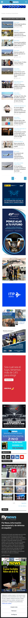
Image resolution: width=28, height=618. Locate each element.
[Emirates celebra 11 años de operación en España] (7, 52)
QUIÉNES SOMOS (6, 555)
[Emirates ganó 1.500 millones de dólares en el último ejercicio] (7, 121)
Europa (21, 81)
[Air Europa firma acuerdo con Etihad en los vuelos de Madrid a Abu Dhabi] (7, 166)
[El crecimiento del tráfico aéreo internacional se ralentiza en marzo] (7, 154)
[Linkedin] (17, 457)
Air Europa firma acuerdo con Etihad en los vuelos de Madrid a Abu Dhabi (20, 168)
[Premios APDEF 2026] (20, 497)
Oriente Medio (17, 70)
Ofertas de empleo (18, 141)
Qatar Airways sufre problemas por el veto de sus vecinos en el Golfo (19, 74)
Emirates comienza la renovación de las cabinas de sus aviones (20, 34)
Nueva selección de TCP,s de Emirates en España (19, 145)
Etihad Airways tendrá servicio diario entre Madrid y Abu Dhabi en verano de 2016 (20, 134)
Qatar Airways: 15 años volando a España (20, 62)
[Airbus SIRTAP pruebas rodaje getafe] (7, 497)
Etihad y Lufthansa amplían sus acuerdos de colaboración (19, 86)
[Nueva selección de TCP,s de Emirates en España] (7, 144)
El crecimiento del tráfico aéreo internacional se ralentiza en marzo (19, 156)
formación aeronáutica (20, 106)
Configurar (14, 614)
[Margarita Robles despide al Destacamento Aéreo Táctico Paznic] (7, 482)
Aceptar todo (14, 607)
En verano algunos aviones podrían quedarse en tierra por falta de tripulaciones (20, 110)
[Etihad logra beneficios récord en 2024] (7, 24)
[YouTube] (22, 457)
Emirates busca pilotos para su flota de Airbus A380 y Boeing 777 (20, 44)
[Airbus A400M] (20, 489)
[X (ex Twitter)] (4, 457)
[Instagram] (8, 457)
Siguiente (25, 178)
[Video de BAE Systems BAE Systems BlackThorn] (20, 482)
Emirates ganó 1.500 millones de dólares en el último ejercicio (20, 122)
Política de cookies (6, 603)
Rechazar (14, 610)
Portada (3, 13)
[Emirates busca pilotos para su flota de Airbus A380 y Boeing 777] (7, 43)
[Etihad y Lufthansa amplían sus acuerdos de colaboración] (7, 84)
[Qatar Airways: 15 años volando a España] (7, 62)
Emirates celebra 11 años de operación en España (19, 54)
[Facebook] (13, 457)
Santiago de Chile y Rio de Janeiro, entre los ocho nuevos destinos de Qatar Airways (20, 98)
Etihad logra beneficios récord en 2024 (20, 24)
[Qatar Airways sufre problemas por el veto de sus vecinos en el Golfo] (7, 71)
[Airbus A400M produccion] (7, 489)
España (21, 163)
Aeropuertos (23, 128)
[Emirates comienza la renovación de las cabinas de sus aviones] (7, 33)
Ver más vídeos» (22, 506)
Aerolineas (16, 22)
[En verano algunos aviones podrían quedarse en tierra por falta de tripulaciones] (7, 108)
